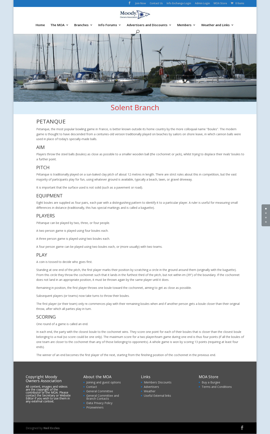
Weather (149, 391)
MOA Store (220, 3)
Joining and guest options (103, 382)
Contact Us (156, 3)
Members (184, 25)
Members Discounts (157, 382)
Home (40, 25)
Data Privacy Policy (99, 403)
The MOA (57, 25)
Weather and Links (215, 25)
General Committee (99, 391)
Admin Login (202, 3)
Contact (91, 387)
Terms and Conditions (217, 387)
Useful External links (157, 396)
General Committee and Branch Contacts (102, 397)
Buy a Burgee (211, 382)
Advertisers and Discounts (147, 25)
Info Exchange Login (179, 3)
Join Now (140, 3)
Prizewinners (95, 407)
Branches (81, 25)
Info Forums (107, 25)
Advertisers (151, 387)
